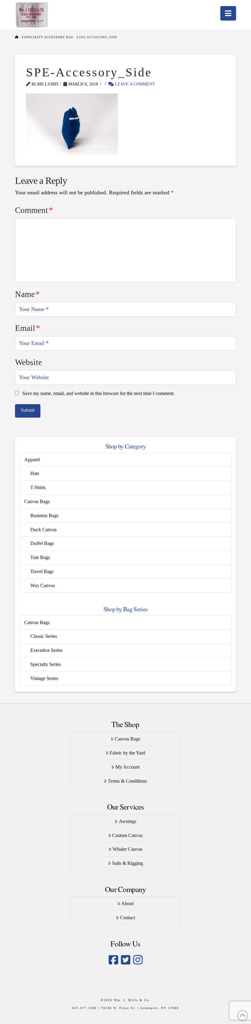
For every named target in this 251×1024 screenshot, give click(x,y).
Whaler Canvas (127, 849)
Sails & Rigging (127, 863)
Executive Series (46, 650)
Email (27, 328)
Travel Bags (42, 571)
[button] (228, 13)
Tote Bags (40, 557)
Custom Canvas (127, 835)
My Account (127, 767)
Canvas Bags (37, 501)
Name (27, 294)
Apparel (32, 459)
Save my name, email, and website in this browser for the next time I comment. (98, 393)
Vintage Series (44, 678)
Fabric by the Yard (127, 752)
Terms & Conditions (127, 781)
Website (28, 362)
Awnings (127, 821)
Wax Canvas (42, 585)
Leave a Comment (134, 84)
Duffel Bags (42, 543)
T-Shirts (38, 487)
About (127, 903)
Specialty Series (45, 664)
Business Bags (44, 515)
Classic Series (43, 636)
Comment (34, 210)
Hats (34, 473)
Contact (127, 917)
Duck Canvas (43, 529)
